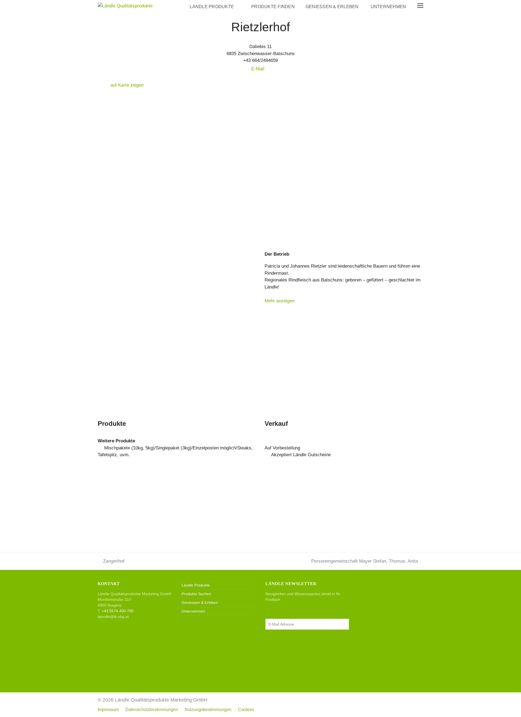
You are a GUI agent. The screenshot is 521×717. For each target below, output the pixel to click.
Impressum (108, 709)
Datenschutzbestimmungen (151, 709)
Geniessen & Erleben (200, 602)
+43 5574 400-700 (118, 611)
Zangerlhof (114, 561)
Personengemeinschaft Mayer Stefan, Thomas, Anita (364, 561)
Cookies (246, 709)
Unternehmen (193, 611)
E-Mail (258, 68)
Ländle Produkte (196, 585)
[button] (420, 6)
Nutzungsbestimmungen (208, 709)
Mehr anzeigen (279, 300)
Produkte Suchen (196, 594)
